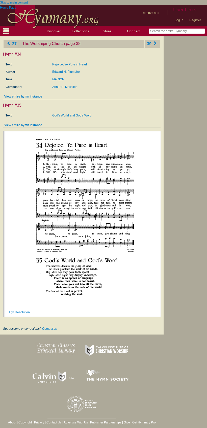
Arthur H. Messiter (64, 87)
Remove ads (150, 13)
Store (107, 31)
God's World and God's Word (72, 115)
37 (14, 43)
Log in (179, 20)
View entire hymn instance (23, 96)
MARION (58, 79)
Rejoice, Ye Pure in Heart (69, 64)
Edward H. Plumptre (66, 72)
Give (127, 422)
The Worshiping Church (43, 43)
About (12, 422)
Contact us (49, 328)
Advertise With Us (76, 422)
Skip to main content (14, 2)
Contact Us (54, 422)
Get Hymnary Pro (144, 422)
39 (149, 43)
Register (195, 20)
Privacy (39, 422)
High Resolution (19, 312)
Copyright (25, 422)
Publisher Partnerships (105, 422)
